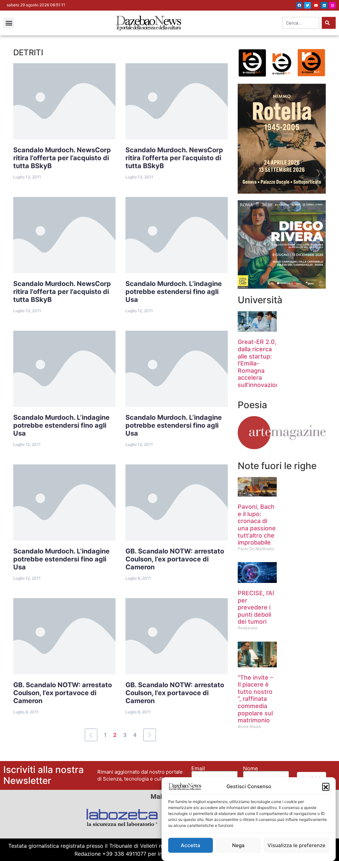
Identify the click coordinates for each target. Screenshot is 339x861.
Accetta (190, 845)
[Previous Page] (91, 735)
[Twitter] (307, 5)
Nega (238, 845)
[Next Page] (149, 735)
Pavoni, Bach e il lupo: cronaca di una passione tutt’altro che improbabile (257, 524)
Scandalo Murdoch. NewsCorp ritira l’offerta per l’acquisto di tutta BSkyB (62, 158)
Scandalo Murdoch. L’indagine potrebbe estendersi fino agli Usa (173, 292)
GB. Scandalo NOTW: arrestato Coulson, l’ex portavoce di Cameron (174, 559)
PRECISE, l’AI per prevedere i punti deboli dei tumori (256, 607)
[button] (325, 786)
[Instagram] (332, 5)
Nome (250, 768)
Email (198, 768)
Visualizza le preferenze (296, 845)
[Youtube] (316, 5)
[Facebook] (299, 5)
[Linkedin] (324, 5)
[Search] (329, 23)
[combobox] (300, 23)
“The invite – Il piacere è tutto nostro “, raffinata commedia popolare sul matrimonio (255, 699)
